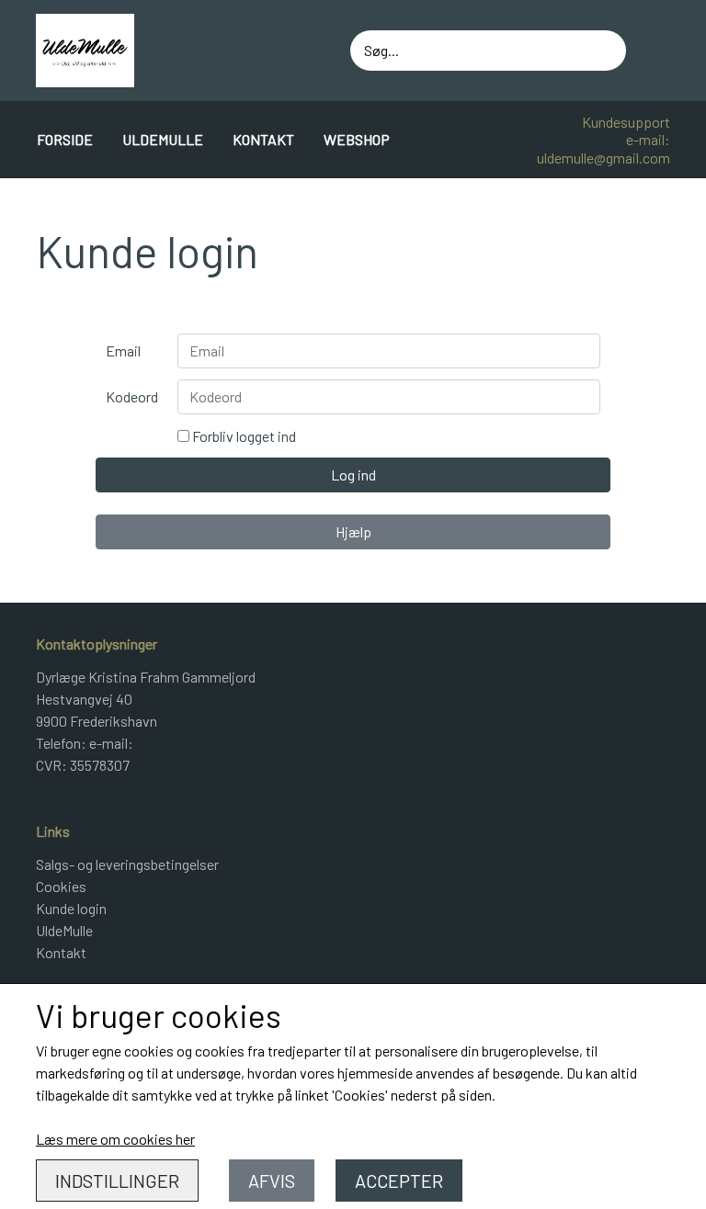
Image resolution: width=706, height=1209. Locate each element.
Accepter (399, 1180)
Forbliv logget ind (242, 436)
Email (123, 350)
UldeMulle (162, 139)
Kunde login (71, 908)
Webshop (357, 139)
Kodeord (132, 396)
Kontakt (263, 139)
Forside (65, 139)
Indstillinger (117, 1180)
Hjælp (353, 531)
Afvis (271, 1180)
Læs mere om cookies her (115, 1138)
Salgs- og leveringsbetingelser (127, 864)
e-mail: (648, 139)
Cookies (61, 886)
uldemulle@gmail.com (603, 157)
